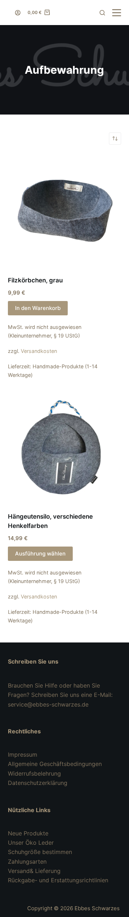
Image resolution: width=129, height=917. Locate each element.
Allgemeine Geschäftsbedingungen (55, 763)
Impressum (22, 754)
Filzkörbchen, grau (35, 280)
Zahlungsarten (27, 861)
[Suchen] (102, 12)
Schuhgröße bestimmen (40, 851)
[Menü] (116, 12)
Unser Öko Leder (31, 842)
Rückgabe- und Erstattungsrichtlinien (58, 880)
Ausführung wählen (40, 553)
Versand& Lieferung (34, 870)
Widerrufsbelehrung (34, 773)
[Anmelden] (17, 12)
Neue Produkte (28, 833)
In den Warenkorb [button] (38, 308)
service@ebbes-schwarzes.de (48, 704)
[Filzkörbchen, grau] (64, 210)
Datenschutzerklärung (37, 782)
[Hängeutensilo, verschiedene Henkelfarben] (64, 446)
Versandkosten (39, 351)
